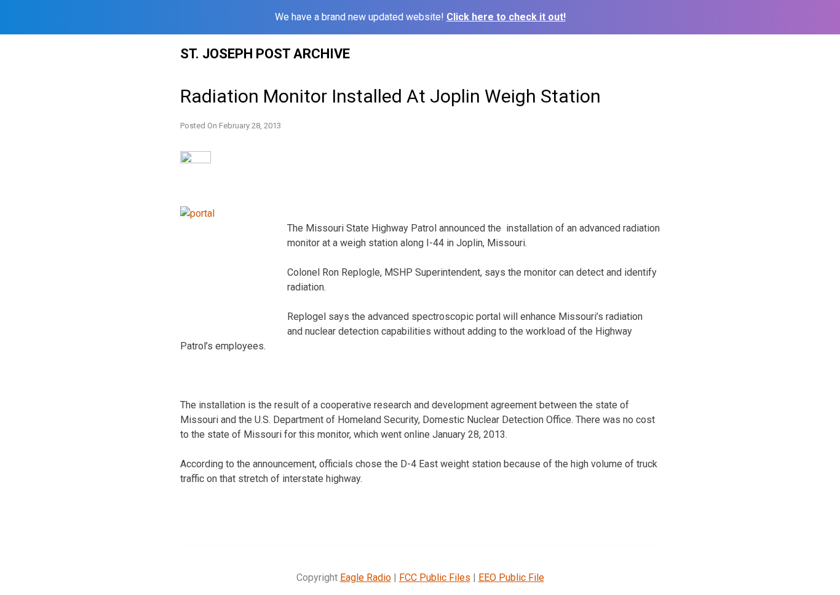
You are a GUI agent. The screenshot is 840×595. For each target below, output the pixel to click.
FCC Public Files (434, 577)
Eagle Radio (365, 577)
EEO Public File (511, 577)
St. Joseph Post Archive (265, 53)
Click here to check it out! (506, 17)
